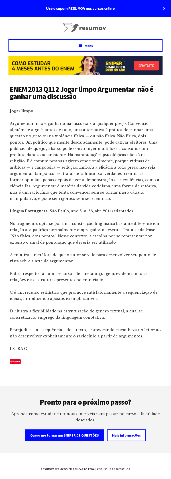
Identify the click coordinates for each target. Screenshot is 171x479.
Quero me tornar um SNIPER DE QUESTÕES (64, 435)
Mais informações (126, 435)
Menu (89, 45)
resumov (85, 30)
